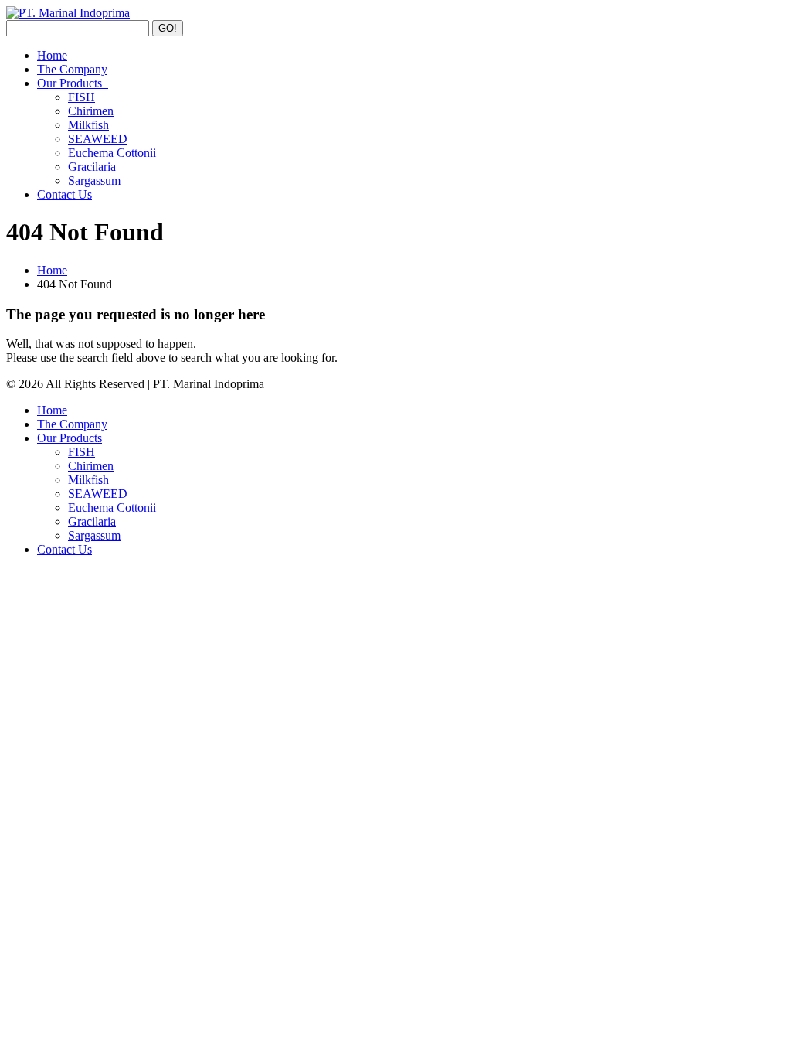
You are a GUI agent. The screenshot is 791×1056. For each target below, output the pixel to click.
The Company (72, 69)
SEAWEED (97, 138)
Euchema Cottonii (112, 152)
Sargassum (94, 180)
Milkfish (88, 124)
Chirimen (91, 111)
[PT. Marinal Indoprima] (68, 12)
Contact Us (64, 194)
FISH (81, 97)
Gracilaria (92, 166)
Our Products (72, 83)
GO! (167, 28)
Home (52, 55)
